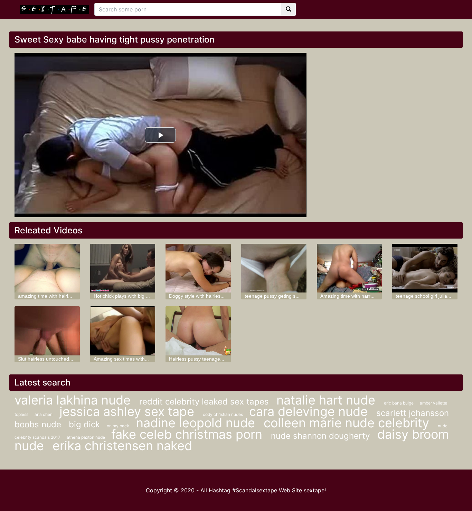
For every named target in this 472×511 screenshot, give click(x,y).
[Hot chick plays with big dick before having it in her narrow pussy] (122, 268)
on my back (118, 425)
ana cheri (44, 414)
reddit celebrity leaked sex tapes (205, 402)
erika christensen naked (122, 445)
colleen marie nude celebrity (348, 422)
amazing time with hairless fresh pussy (60, 296)
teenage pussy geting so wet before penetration (297, 296)
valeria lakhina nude (74, 400)
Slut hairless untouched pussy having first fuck (68, 359)
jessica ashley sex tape (128, 411)
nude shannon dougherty (321, 436)
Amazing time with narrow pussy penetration (368, 296)
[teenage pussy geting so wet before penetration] (273, 268)
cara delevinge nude (310, 411)
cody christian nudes (223, 414)
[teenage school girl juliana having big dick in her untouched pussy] (424, 268)
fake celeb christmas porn (188, 434)
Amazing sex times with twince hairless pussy (143, 359)
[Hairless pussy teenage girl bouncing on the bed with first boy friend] (198, 330)
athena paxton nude (86, 437)
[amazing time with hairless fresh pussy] (47, 268)
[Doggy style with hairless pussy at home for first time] (198, 268)
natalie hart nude (327, 400)
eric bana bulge (399, 403)
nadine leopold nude (197, 422)
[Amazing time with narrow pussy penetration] (349, 268)
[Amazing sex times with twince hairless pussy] (122, 330)
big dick (84, 424)
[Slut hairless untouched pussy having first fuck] (47, 330)
